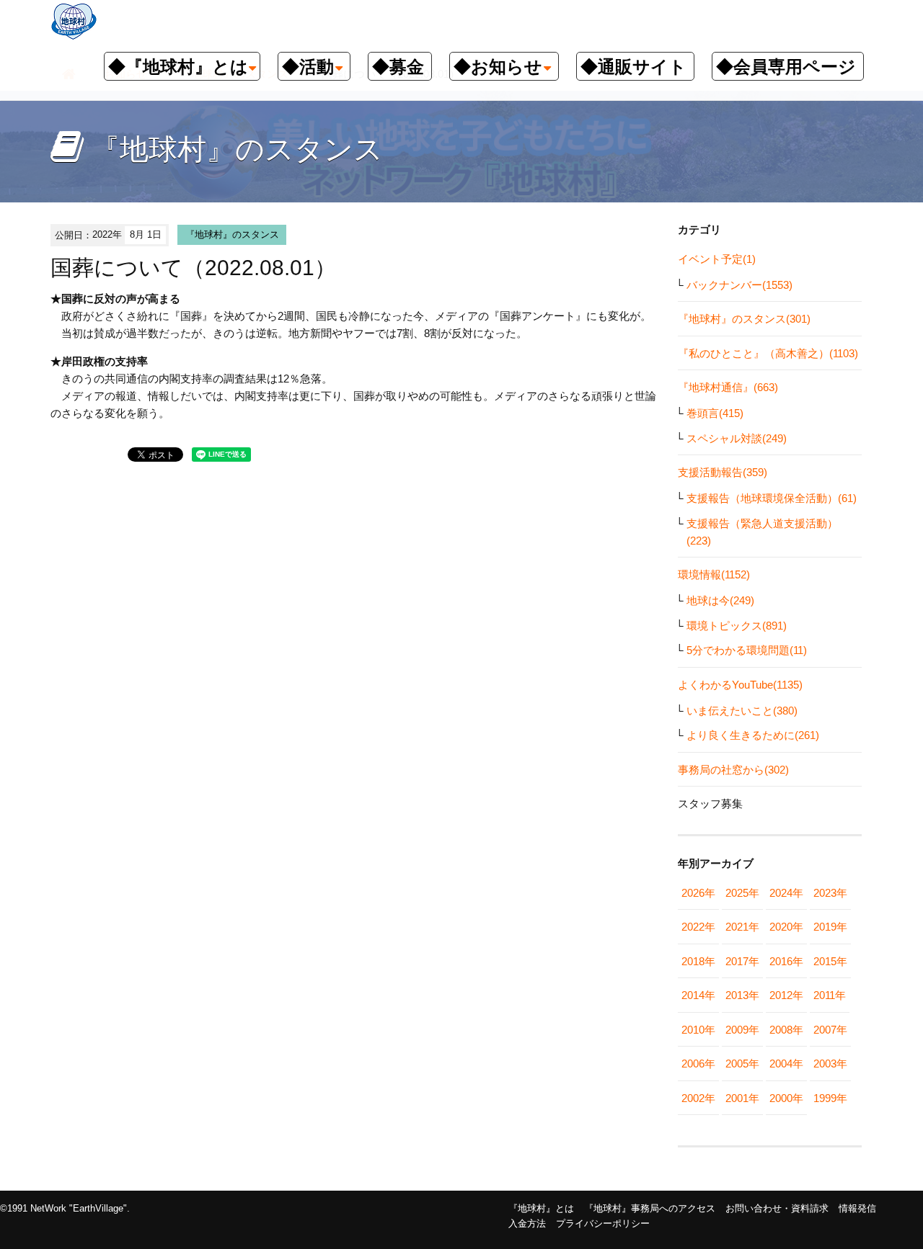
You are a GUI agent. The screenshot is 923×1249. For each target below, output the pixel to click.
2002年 (698, 1098)
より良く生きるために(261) (752, 735)
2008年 (786, 1030)
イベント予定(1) (717, 259)
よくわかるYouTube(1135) (740, 685)
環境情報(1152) (714, 574)
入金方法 (527, 1223)
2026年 (698, 893)
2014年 (698, 995)
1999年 (830, 1098)
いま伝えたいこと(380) (742, 710)
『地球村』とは (541, 1208)
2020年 (786, 927)
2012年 (786, 995)
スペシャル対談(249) (736, 438)
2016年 (786, 961)
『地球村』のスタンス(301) (744, 319)
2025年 (742, 893)
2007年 (830, 1030)
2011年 (829, 995)
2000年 (786, 1098)
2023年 (830, 893)
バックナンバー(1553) (739, 285)
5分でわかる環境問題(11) (746, 650)
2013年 (742, 995)
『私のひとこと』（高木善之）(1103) (768, 353)
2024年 (786, 893)
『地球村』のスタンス (232, 234)
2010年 (698, 1030)
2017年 (742, 961)
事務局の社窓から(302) (733, 770)
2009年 (742, 1030)
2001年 (742, 1098)
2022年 (698, 927)
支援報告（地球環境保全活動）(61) (771, 498)
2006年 (698, 1063)
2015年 (830, 961)
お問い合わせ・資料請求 (777, 1208)
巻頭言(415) (714, 413)
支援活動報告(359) (722, 472)
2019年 (830, 927)
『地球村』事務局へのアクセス (649, 1208)
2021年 (742, 927)
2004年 (786, 1063)
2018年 (698, 961)
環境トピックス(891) (736, 625)
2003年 (830, 1063)
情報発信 (857, 1208)
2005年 (742, 1063)
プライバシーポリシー (603, 1223)
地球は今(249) (720, 600)
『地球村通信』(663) (728, 387)
